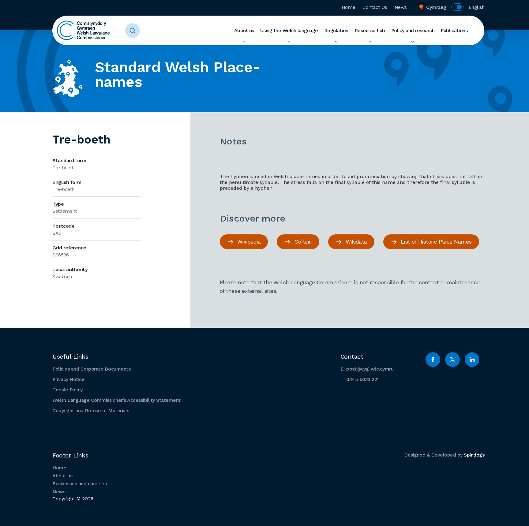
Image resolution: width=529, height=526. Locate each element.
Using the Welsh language (289, 30)
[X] (452, 359)
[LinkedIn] (472, 359)
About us (244, 30)
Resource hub (370, 30)
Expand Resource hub (370, 41)
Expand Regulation (336, 41)
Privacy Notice (68, 379)
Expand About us (244, 41)
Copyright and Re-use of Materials (90, 410)
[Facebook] (433, 359)
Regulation (336, 30)
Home (348, 7)
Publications (454, 30)
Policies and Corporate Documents (91, 369)
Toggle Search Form (132, 30)
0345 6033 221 (359, 379)
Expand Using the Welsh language (289, 41)
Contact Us (374, 7)
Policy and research (413, 30)
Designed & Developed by (444, 455)
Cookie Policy (67, 390)
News (401, 7)
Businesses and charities (79, 484)
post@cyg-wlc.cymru (367, 369)
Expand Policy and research (413, 41)
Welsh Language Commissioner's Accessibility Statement (116, 400)
